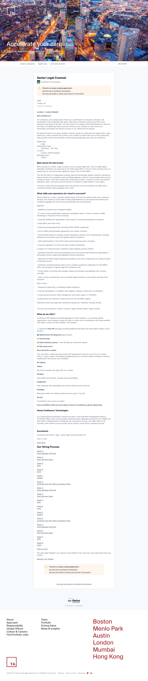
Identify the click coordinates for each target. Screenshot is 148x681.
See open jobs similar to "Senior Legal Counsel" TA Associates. (63, 93)
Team (44, 619)
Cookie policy (79, 605)
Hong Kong (108, 656)
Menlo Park (108, 628)
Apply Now (41, 443)
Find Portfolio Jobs (17, 634)
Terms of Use (70, 673)
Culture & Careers (17, 631)
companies (27, 64)
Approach (12, 622)
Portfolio (46, 622)
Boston (102, 621)
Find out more (42, 549)
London (103, 642)
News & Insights (50, 628)
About (10, 619)
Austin (101, 635)
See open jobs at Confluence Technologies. (56, 91)
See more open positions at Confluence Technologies (74, 584)
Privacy (61, 673)
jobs (42, 64)
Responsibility (15, 625)
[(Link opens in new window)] (88, 673)
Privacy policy (69, 605)
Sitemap (81, 673)
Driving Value (48, 625)
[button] (74, 437)
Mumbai (104, 649)
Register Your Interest (45, 559)
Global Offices (15, 628)
